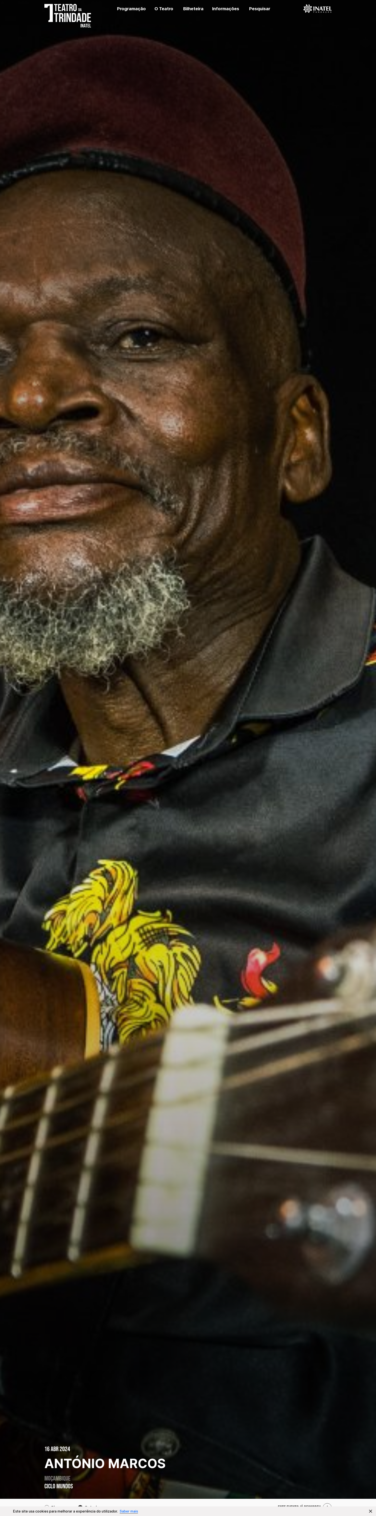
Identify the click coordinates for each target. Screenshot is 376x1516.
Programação (131, 8)
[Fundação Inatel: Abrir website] (317, 8)
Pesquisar (259, 8)
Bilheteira (193, 8)
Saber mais (129, 1511)
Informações (225, 8)
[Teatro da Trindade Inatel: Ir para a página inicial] (66, 8)
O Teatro (163, 8)
